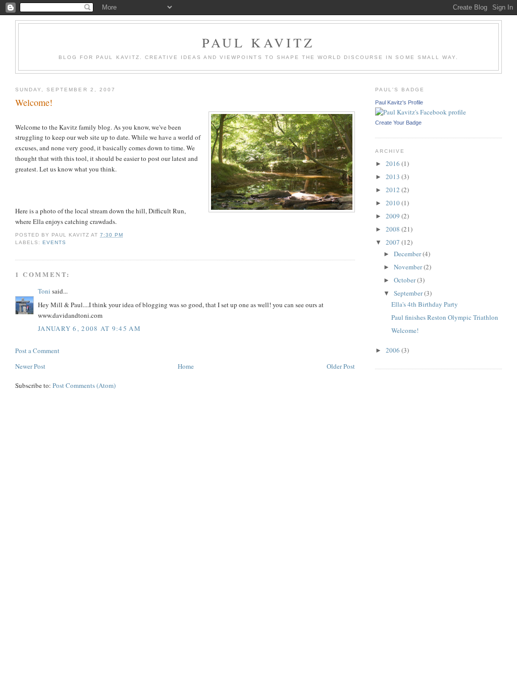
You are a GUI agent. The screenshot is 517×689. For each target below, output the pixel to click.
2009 (393, 215)
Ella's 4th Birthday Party (424, 304)
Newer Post (30, 366)
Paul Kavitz (258, 42)
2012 (393, 189)
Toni (44, 291)
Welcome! (405, 330)
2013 (393, 176)
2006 (393, 350)
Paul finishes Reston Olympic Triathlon (444, 317)
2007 (393, 242)
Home (186, 366)
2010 (393, 202)
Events (54, 242)
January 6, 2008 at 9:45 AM (89, 328)
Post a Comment (37, 350)
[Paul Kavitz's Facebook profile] (420, 112)
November (409, 266)
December (408, 253)
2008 (393, 229)
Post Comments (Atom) (84, 385)
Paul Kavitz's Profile (399, 102)
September (409, 293)
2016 (393, 163)
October (405, 279)
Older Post (341, 366)
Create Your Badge (398, 123)
